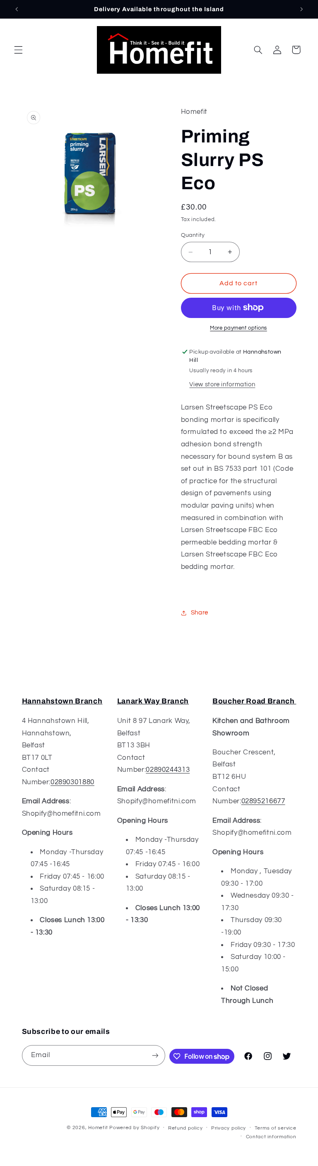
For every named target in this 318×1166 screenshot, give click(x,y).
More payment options (238, 328)
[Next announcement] (301, 9)
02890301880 (72, 782)
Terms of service (275, 1128)
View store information (222, 384)
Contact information (271, 1137)
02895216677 (263, 801)
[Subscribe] (154, 1055)
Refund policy (185, 1128)
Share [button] (199, 613)
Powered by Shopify (134, 1127)
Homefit (98, 1127)
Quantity (193, 235)
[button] (18, 49)
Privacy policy (228, 1128)
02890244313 (168, 769)
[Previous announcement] (16, 9)
